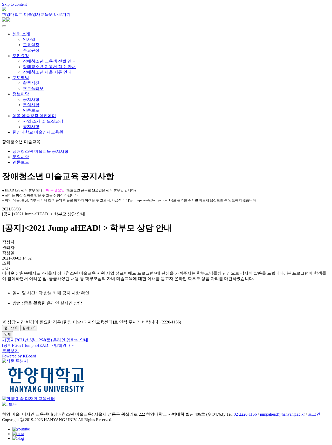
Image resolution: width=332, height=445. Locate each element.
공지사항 (31, 99)
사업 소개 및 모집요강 (43, 121)
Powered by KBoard (19, 356)
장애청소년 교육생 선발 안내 (49, 61)
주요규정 (31, 50)
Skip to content (14, 4)
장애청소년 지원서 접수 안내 (49, 66)
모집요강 (20, 56)
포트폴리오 (33, 88)
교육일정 (31, 45)
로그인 (314, 414)
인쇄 (7, 334)
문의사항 (31, 105)
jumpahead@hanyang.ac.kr (282, 414)
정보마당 (20, 94)
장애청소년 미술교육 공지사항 (40, 151)
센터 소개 (21, 34)
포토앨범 (20, 77)
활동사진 (31, 83)
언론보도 (31, 110)
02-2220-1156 (245, 414)
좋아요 (10, 328)
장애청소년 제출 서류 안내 (47, 72)
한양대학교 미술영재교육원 (37, 132)
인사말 (29, 39)
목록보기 (10, 351)
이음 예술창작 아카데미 (34, 116)
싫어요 (28, 328)
